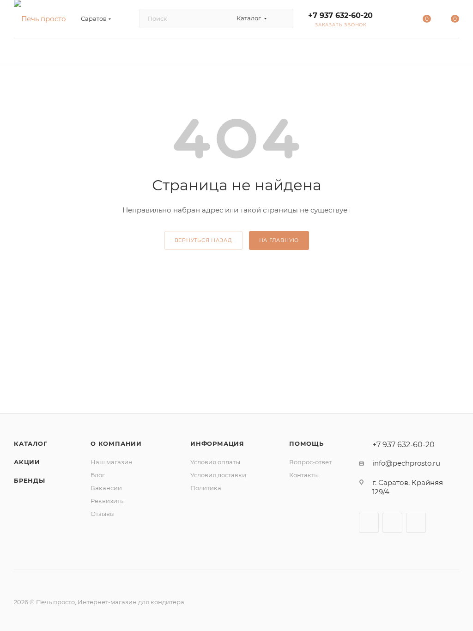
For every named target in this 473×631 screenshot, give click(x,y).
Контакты (304, 475)
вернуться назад (203, 240)
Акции (27, 462)
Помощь (306, 443)
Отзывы (103, 513)
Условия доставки (218, 475)
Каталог (31, 443)
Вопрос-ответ (310, 462)
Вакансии (106, 487)
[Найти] (282, 18)
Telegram (392, 523)
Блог (98, 475)
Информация (217, 443)
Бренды (29, 480)
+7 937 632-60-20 (340, 15)
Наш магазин (112, 462)
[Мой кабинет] (398, 20)
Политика (205, 487)
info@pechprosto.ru (406, 463)
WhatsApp (416, 523)
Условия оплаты (215, 462)
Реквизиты (108, 500)
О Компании (116, 443)
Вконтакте (369, 523)
